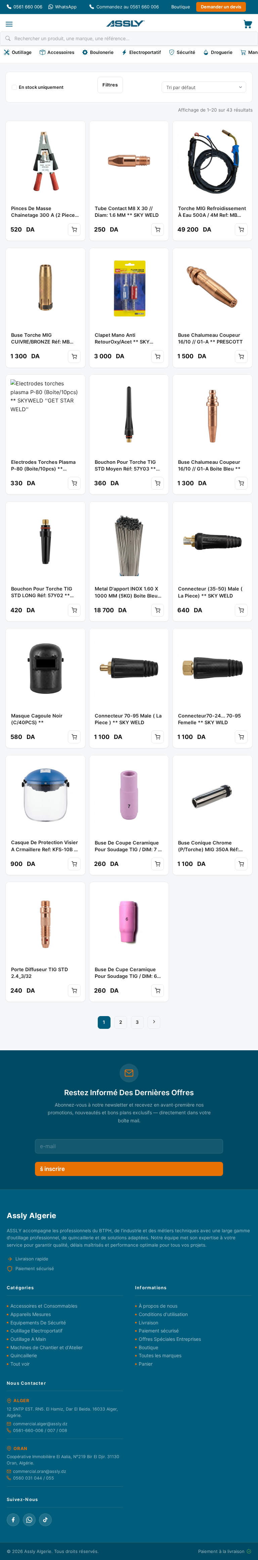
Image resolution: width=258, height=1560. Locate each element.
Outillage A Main (28, 1339)
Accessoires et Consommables (43, 1306)
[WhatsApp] (29, 1519)
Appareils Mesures (30, 1314)
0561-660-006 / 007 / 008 (40, 1430)
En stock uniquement (41, 87)
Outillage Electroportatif (36, 1330)
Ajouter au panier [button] (74, 229)
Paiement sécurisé (159, 1330)
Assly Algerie (37, 1551)
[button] (9, 24)
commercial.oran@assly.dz (39, 1471)
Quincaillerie (23, 1355)
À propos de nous (158, 1306)
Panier (146, 1364)
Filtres (110, 84)
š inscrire (52, 1169)
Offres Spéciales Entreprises (170, 1339)
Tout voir (20, 1364)
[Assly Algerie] (125, 23)
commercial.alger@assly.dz (40, 1423)
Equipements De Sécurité (38, 1322)
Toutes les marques (160, 1355)
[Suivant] (153, 1022)
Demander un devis (221, 6)
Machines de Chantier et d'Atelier (46, 1347)
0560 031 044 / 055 (33, 1478)
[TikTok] (45, 1519)
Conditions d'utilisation (163, 1314)
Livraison (148, 1322)
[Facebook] (13, 1519)
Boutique (180, 6)
